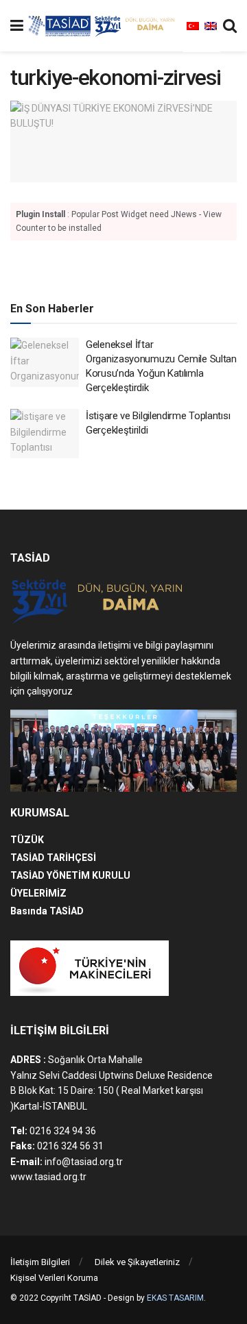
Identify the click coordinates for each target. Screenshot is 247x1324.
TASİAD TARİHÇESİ (53, 857)
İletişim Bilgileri (40, 1262)
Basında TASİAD (47, 910)
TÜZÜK (27, 839)
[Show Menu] (16, 25)
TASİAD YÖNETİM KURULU (70, 875)
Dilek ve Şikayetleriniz (137, 1262)
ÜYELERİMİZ (38, 893)
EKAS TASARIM (175, 1298)
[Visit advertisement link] (123, 268)
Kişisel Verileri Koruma (54, 1278)
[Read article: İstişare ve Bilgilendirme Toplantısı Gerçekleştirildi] (44, 433)
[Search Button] (230, 25)
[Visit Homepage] (103, 26)
